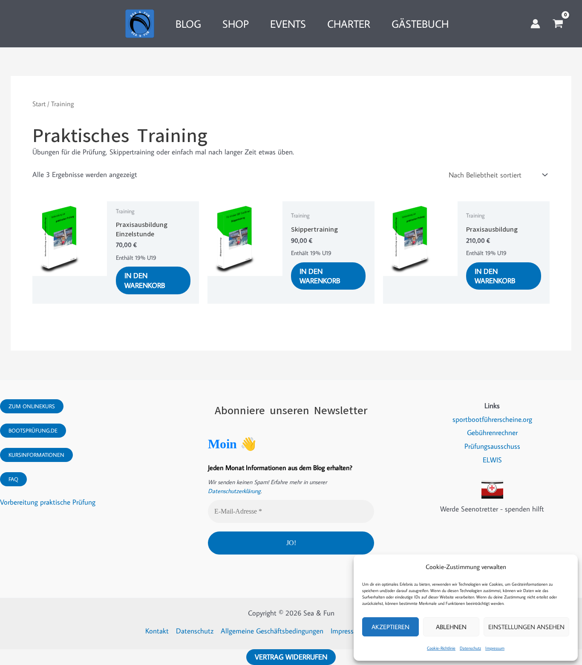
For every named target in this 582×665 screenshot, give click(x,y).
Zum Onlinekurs (32, 406)
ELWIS (492, 460)
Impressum (494, 648)
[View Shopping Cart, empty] (558, 24)
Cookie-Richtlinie (441, 648)
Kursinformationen (36, 454)
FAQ (13, 479)
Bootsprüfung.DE (33, 430)
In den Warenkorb (144, 280)
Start (39, 103)
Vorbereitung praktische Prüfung (47, 502)
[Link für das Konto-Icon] (535, 24)
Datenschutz (470, 648)
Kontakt (157, 631)
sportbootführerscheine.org (492, 419)
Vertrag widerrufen (291, 657)
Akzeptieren (390, 627)
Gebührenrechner (492, 432)
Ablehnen (451, 627)
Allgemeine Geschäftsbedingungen (272, 631)
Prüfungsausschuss (492, 446)
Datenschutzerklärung (234, 491)
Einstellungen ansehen (526, 627)
